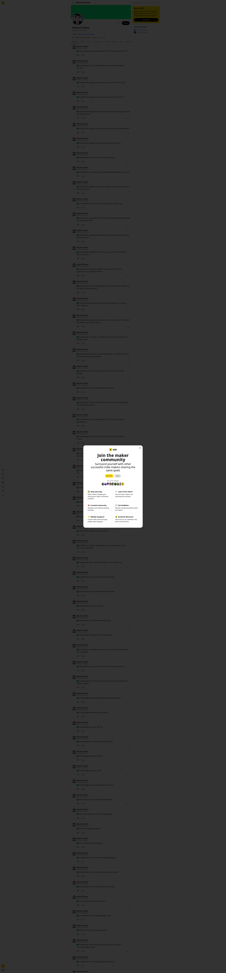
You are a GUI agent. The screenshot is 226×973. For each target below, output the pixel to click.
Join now (109, 476)
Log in (118, 476)
